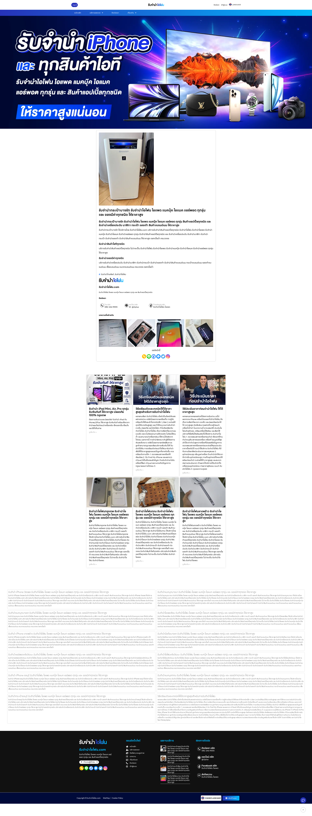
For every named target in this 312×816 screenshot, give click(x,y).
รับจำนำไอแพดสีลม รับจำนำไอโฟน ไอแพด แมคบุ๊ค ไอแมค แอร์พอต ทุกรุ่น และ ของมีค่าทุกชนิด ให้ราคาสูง (205, 613)
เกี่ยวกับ (131, 12)
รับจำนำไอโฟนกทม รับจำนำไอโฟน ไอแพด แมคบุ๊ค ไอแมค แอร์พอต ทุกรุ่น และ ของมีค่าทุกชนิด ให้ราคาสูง (155, 514)
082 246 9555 (111, 307)
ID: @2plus (134, 307)
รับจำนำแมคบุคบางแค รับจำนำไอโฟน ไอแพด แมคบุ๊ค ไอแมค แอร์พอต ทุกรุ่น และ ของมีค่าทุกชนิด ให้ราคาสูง (57, 613)
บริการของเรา (95, 12)
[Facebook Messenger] (158, 356)
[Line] (149, 356)
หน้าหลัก (77, 12)
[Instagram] (168, 356)
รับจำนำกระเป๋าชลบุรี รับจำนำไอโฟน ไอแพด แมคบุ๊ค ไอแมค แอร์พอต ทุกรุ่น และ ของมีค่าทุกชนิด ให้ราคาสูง (57, 696)
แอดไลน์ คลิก (133, 304)
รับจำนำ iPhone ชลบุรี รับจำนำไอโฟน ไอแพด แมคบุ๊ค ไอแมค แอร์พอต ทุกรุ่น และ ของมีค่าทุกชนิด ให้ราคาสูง (58, 675)
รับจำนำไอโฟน (120, 274)
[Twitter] (163, 356)
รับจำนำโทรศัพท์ (107, 274)
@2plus (205, 759)
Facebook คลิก (159, 304)
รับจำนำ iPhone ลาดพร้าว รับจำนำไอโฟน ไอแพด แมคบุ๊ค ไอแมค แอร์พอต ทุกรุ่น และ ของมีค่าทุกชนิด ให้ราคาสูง (59, 634)
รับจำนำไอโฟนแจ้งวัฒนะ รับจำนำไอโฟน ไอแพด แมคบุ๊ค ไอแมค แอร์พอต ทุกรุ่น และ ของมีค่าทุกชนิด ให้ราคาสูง (208, 654)
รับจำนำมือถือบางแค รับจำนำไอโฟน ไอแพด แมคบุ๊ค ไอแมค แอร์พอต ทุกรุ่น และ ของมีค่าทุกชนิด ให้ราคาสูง (206, 634)
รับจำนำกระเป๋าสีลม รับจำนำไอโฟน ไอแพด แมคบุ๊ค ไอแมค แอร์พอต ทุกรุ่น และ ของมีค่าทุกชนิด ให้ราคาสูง (178, 769)
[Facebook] (153, 356)
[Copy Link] (144, 356)
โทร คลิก (108, 304)
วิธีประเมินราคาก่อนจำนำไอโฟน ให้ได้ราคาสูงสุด (202, 410)
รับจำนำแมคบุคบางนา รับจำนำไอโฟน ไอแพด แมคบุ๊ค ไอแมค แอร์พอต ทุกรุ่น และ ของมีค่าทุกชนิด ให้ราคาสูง (207, 592)
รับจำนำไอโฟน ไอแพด (161, 307)
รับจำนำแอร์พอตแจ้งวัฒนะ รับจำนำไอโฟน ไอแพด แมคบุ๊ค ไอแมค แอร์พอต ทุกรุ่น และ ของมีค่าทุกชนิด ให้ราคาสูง (59, 654)
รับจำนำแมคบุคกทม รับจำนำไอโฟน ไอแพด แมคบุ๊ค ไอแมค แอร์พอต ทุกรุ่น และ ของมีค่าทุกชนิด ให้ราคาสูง (206, 675)
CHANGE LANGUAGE (213, 798)
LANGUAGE (236, 5)
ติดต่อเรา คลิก (208, 748)
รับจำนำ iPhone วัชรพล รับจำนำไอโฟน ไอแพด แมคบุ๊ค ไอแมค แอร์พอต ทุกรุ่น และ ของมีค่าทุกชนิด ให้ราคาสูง (58, 592)
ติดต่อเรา (216, 5)
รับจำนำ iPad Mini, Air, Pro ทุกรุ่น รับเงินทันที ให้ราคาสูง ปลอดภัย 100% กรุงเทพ (109, 412)
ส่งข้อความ (207, 774)
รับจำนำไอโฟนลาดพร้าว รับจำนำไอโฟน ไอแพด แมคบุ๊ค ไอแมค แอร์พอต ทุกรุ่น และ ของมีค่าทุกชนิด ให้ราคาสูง (202, 516)
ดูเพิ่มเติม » (93, 432)
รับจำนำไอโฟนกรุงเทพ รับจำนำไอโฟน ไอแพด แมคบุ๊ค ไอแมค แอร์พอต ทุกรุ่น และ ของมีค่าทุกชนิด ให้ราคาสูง (109, 516)
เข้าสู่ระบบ (224, 5)
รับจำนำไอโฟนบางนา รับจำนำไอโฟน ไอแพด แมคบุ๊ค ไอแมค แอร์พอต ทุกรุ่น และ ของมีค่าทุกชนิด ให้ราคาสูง (178, 779)
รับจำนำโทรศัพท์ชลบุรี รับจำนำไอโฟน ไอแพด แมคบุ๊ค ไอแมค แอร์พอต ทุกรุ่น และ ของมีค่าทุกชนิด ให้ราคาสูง (178, 759)
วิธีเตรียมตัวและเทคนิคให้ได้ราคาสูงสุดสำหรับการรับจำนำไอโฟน (154, 410)
